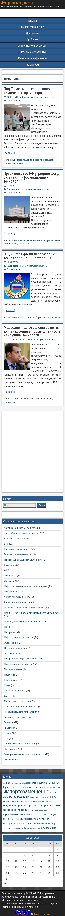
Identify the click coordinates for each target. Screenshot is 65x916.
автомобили (39, 787)
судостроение (44, 823)
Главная (32, 20)
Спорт (7, 696)
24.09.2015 (12, 262)
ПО (56, 782)
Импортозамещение (32, 27)
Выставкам (32, 64)
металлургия (35, 797)
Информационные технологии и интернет (28, 189)
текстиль (7, 828)
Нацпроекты (10, 632)
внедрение (17, 398)
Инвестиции (10, 575)
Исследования (11, 591)
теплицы (16, 828)
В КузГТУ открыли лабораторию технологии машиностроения (29, 256)
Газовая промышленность (17, 554)
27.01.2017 (12, 185)
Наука (7, 627)
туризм (30, 828)
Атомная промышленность (18, 538)
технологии (9, 163)
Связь (7, 685)
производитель (40, 810)
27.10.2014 (12, 339)
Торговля (9, 722)
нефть (52, 796)
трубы (23, 828)
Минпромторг (40, 782)
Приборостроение (13, 669)
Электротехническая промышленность (24, 754)
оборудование (36, 801)
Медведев (29, 398)
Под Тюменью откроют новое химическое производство (27, 91)
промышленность (33, 815)
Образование (11, 643)
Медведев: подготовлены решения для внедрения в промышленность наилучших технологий (32, 331)
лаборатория (40, 317)
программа (35, 805)
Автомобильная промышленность (21, 533)
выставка (51, 787)
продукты (27, 809)
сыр (53, 824)
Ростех (19, 787)
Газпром (17, 783)
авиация (27, 787)
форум (37, 828)
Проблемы (33, 39)
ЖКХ (6, 570)
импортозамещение (21, 159)
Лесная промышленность (17, 602)
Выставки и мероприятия (32, 52)
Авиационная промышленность (20, 528)
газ (58, 787)
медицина (23, 796)
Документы (32, 33)
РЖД (13, 787)
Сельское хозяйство (14, 690)
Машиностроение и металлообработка (26, 266)
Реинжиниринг (11, 680)
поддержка (39, 240)
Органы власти (30, 339)
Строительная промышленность (21, 706)
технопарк (22, 163)
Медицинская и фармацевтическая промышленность (32, 613)
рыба (44, 814)
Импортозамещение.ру (17, 3)
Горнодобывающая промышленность (23, 559)
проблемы (22, 805)
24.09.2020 (12, 97)
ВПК (6, 543)
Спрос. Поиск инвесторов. (32, 45)
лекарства (9, 796)
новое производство (43, 159)
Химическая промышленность (38, 97)
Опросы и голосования (16, 648)
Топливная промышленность (19, 717)
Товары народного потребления (20, 712)
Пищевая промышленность (18, 664)
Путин (6, 787)
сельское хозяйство (17, 819)
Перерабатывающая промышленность (24, 658)
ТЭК (6, 738)
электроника (48, 827)
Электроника (10, 749)
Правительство (44, 398)
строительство (26, 823)
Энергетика (10, 759)
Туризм (7, 733)
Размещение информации (32, 58)
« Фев (6, 883)
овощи (48, 801)
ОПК (51, 782)
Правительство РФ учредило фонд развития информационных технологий (31, 177)
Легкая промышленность (17, 597)
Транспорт (9, 728)
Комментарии (13, 100)
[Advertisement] (32, 452)
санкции (52, 814)
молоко (45, 797)
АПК (5, 783)
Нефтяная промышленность (18, 637)
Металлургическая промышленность (23, 621)
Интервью (9, 581)
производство (14, 814)
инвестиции (55, 792)
